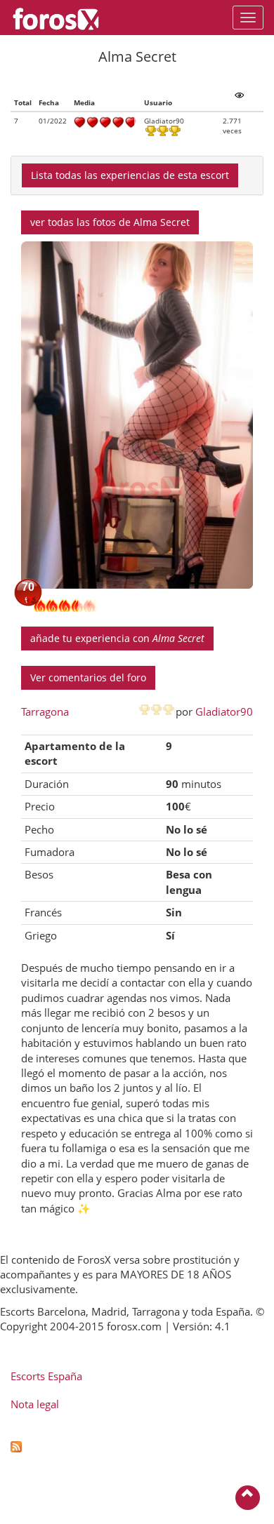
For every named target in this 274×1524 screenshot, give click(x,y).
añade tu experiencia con (117, 638)
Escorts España (46, 1376)
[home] (63, 17)
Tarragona (45, 711)
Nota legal (35, 1404)
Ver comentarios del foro (88, 677)
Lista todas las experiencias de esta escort (130, 175)
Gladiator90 (224, 711)
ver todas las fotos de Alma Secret (110, 222)
